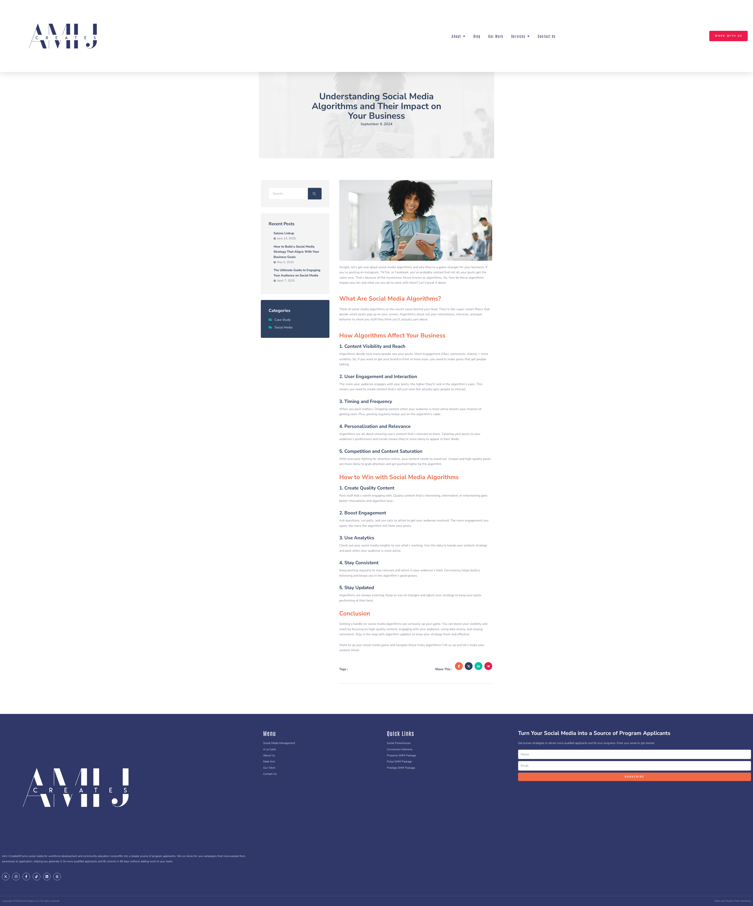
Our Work (495, 36)
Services (518, 36)
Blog (476, 36)
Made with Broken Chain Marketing (732, 900)
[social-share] (459, 666)
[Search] (315, 194)
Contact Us (547, 36)
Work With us (728, 36)
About (456, 36)
